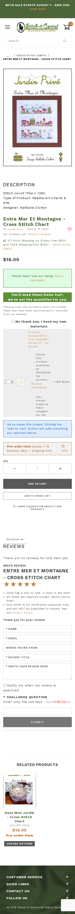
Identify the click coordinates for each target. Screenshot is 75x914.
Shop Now (37, 9)
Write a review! (39, 234)
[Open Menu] (7, 27)
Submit (37, 722)
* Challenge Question (25, 697)
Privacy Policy (22, 612)
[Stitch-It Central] (37, 26)
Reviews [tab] (13, 539)
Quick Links (17, 884)
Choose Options (19, 843)
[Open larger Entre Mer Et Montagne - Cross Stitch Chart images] (37, 120)
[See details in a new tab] (21, 381)
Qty (5, 461)
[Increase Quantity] (60, 468)
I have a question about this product (39, 508)
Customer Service (24, 877)
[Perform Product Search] (65, 41)
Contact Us (18, 891)
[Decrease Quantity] (14, 468)
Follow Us (16, 898)
